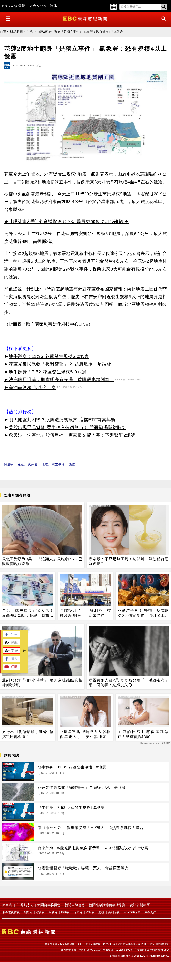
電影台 (77, 912)
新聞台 (27, 912)
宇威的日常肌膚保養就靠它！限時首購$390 (143, 734)
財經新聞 (16, 31)
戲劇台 (52, 912)
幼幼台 (65, 912)
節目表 (7, 905)
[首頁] (85, 18)
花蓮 (21, 464)
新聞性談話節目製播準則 (107, 905)
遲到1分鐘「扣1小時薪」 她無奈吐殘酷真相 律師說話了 (42, 682)
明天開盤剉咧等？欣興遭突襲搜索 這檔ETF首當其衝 (62, 419)
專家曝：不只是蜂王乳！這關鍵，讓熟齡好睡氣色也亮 (129, 561)
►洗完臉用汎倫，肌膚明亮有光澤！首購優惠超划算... (59, 379)
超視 (101, 912)
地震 (45, 464)
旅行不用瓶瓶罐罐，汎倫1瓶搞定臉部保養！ (27, 734)
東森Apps (37, 6)
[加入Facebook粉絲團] (11, 660)
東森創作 (150, 912)
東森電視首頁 (11, 912)
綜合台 (40, 912)
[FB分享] (11, 636)
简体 (53, 6)
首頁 (3, 31)
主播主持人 (24, 905)
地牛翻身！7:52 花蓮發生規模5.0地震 (47, 371)
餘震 (72, 464)
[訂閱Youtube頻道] (11, 668)
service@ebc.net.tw (158, 949)
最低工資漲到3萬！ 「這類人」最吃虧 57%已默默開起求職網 (42, 561)
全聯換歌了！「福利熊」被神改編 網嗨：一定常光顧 (85, 612)
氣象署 (33, 464)
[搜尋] (162, 22)
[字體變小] (11, 652)
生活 (30, 31)
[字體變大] (11, 644)
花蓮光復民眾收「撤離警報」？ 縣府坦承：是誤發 (60, 364)
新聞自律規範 (75, 905)
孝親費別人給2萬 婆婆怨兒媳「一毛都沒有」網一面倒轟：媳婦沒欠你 (129, 682)
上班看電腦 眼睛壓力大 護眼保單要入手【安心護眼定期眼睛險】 (85, 734)
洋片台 (90, 912)
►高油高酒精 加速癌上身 (30, 387)
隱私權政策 (162, 943)
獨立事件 (58, 464)
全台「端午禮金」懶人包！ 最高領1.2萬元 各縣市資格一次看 (27, 613)
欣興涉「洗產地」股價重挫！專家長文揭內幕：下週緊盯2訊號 (72, 435)
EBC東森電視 (13, 6)
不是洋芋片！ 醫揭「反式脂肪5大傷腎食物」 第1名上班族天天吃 (143, 613)
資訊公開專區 (140, 905)
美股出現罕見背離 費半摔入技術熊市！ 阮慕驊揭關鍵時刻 (67, 427)
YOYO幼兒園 (132, 912)
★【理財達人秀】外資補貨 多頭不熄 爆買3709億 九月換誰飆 (63, 221)
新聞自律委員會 (48, 905)
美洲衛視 (114, 912)
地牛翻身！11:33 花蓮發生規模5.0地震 (49, 356)
